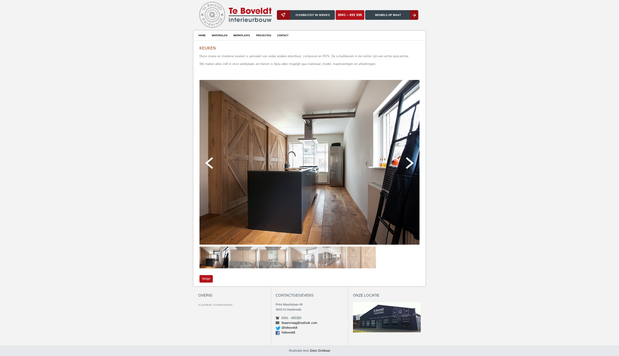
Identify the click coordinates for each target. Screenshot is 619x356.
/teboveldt (288, 332)
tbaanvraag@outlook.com (299, 323)
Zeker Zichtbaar (320, 350)
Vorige (206, 278)
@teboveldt (289, 327)
